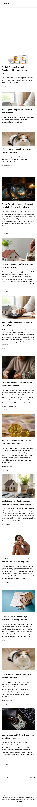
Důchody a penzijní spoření (9, 406)
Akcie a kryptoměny (7, 165)
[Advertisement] (18, 26)
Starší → (32, 777)
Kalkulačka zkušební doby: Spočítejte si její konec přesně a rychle (16, 70)
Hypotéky (4, 126)
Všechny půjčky (7, 3)
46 (24, 777)
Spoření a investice (7, 288)
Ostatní (4, 86)
